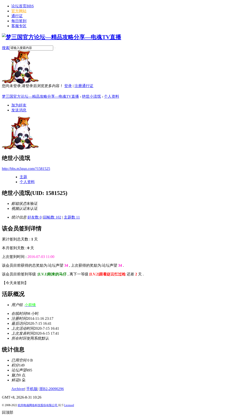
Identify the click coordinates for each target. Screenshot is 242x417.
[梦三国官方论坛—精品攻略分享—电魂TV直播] (61, 37)
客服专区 (18, 26)
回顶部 (7, 412)
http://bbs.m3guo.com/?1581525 (26, 169)
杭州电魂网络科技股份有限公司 (38, 405)
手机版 (32, 389)
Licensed (69, 405)
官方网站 (18, 11)
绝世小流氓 (91, 96)
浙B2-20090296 (51, 389)
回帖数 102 (52, 217)
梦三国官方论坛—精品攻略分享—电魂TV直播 (40, 96)
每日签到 (18, 21)
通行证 (17, 16)
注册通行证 (83, 86)
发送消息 (18, 110)
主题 (23, 177)
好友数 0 (34, 217)
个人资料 (111, 96)
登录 (68, 86)
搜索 (5, 48)
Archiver (18, 389)
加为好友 (18, 105)
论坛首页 (22, 6)
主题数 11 (72, 217)
